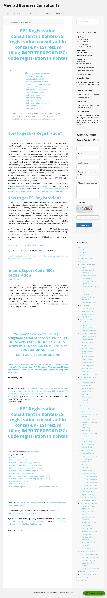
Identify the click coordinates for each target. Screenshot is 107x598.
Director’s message (86, 253)
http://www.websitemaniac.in (19, 481)
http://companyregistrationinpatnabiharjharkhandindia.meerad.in (33, 486)
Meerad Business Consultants (31, 5)
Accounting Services (88, 383)
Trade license (86, 372)
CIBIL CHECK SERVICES (89, 419)
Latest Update (20, 530)
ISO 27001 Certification (89, 483)
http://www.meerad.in (16, 457)
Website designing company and (38, 391)
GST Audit (85, 403)
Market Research (87, 389)
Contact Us (82, 580)
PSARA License (87, 363)
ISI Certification (87, 465)
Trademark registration (39, 388)
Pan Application (87, 534)
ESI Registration (87, 528)
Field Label (80, 202)
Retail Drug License (88, 366)
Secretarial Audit (87, 447)
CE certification (87, 459)
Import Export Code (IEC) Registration (31, 273)
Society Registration (88, 311)
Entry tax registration (89, 522)
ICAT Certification (87, 462)
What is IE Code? (14, 280)
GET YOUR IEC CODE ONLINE (38, 355)
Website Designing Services (89, 574)
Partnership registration (89, 275)
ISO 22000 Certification (89, 480)
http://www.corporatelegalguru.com (22, 473)
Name (79, 145)
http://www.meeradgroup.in (18, 460)
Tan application (87, 545)
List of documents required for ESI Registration (26, 245)
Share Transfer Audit (88, 444)
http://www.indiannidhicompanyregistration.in (25, 465)
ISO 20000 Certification (89, 477)
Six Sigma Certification (89, 500)
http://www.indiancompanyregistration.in (24, 462)
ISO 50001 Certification (89, 489)
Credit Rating (86, 428)
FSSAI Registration (88, 357)
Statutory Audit (87, 397)
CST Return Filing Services (90, 554)
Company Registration (89, 302)
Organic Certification (88, 495)
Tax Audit (85, 400)
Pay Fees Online (83, 577)
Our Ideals (83, 256)
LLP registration (87, 278)
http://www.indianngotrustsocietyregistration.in (26, 468)
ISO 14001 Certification (89, 474)
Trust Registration (88, 308)
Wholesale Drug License (90, 374)
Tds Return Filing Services (90, 568)
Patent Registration (88, 328)
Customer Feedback (86, 259)
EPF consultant (58, 391)
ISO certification (87, 468)
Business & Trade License (88, 334)
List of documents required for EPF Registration (29, 186)
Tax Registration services (88, 503)
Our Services (82, 262)
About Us (81, 250)
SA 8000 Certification (89, 497)
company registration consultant (29, 394)
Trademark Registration (89, 331)
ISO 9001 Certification (89, 471)
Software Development (88, 571)
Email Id (79, 154)
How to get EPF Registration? (35, 133)
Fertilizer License (87, 349)
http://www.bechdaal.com (17, 484)
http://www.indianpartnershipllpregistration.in (26, 470)
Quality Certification (86, 450)
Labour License (87, 360)
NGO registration (85, 305)
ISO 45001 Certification (89, 486)
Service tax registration (89, 542)
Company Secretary (86, 406)
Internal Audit (86, 386)
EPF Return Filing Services (90, 557)
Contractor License (88, 340)
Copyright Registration (58, 388)
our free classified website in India (30, 503)
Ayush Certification (88, 453)
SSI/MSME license (88, 369)
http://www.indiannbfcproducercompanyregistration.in (29, 476)
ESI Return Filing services (90, 560)
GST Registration (87, 548)
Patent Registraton (15, 391)
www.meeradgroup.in (35, 399)
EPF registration (87, 525)
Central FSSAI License (89, 337)
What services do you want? (86, 183)
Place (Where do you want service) (86, 173)
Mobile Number (82, 163)
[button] (94, 593)
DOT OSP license (87, 343)
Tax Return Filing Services (88, 551)
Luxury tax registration (89, 531)
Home (80, 247)
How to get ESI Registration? (34, 197)
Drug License (86, 345)
